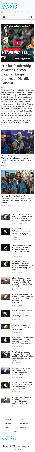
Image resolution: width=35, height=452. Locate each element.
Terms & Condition (23, 446)
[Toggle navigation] (3, 17)
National (8, 419)
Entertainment (25, 423)
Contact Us (17, 449)
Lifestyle (23, 428)
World (22, 419)
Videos (15, 432)
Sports (7, 428)
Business (8, 423)
